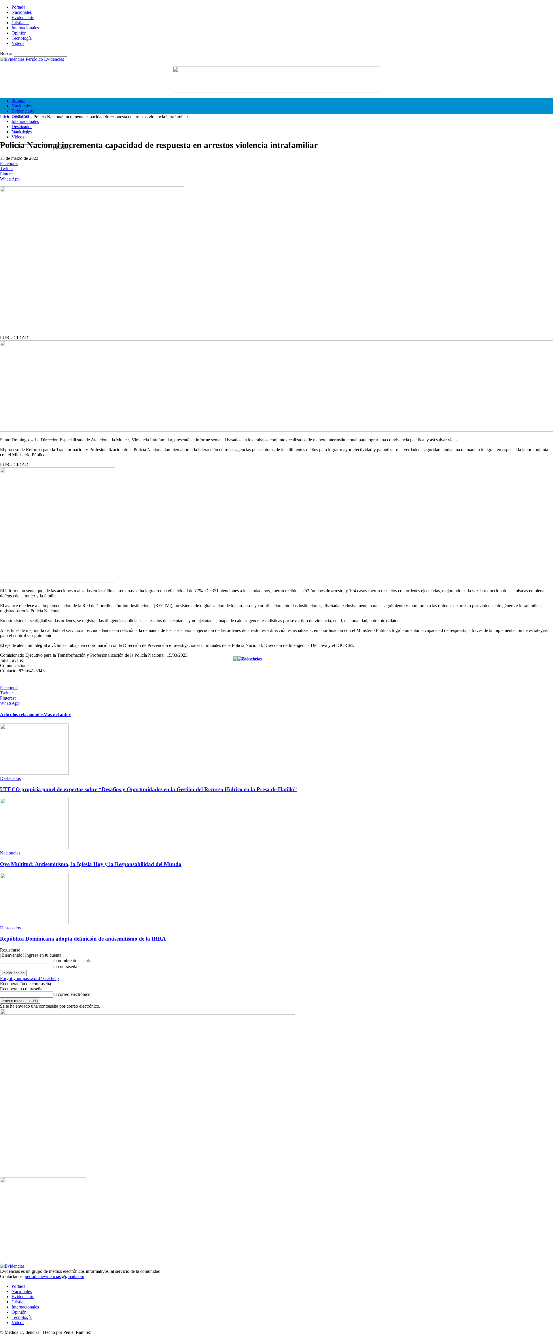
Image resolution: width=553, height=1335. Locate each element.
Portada (18, 7)
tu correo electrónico (71, 994)
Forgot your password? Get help (29, 978)
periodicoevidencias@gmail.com (54, 1276)
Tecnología (22, 38)
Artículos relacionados (21, 714)
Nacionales (22, 12)
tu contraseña (65, 966)
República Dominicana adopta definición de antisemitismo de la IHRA (83, 939)
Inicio (5, 116)
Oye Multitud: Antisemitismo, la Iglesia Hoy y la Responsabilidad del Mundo (90, 864)
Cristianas (20, 22)
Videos (18, 43)
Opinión (19, 33)
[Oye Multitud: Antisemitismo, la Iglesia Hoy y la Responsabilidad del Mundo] (34, 847)
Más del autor (57, 714)
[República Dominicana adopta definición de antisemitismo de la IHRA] (34, 922)
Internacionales (25, 27)
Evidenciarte (23, 17)
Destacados (22, 116)
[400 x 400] (57, 580)
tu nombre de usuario (72, 960)
